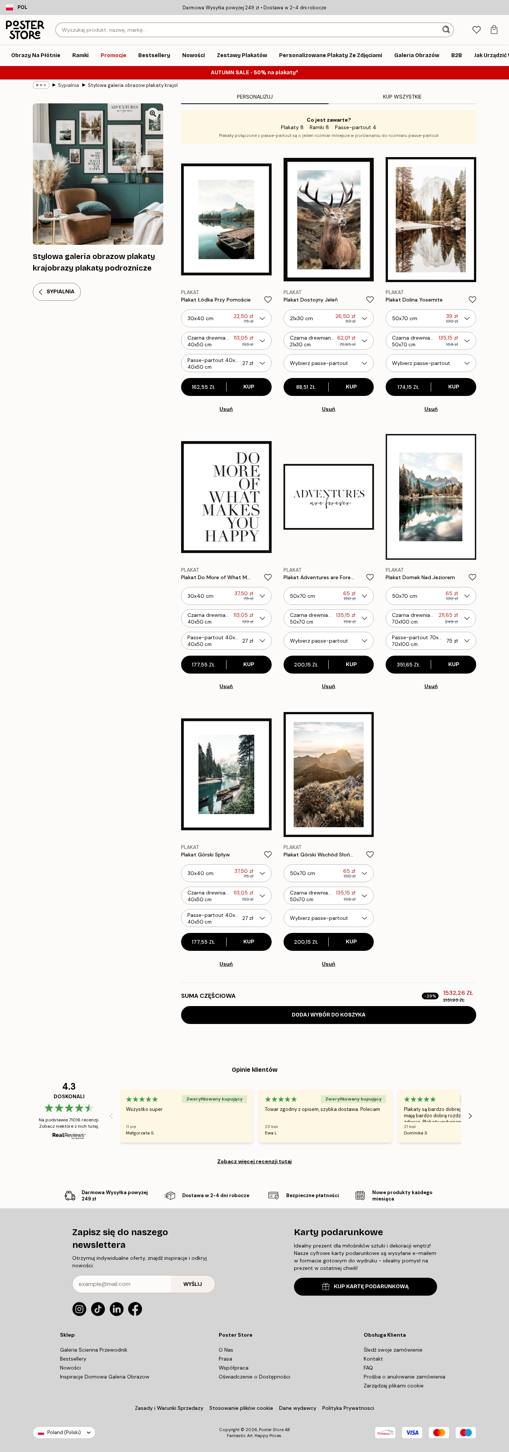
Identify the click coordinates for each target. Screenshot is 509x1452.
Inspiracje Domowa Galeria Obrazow (104, 1376)
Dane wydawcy (297, 1408)
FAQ (368, 1367)
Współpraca (234, 1367)
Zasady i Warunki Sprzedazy (169, 1408)
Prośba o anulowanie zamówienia (404, 1376)
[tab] (476, 30)
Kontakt (373, 1358)
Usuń (226, 409)
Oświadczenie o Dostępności (254, 1376)
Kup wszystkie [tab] (402, 96)
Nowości (70, 1367)
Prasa (225, 1358)
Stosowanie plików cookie (241, 1408)
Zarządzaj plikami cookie (394, 1385)
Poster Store (271, 1429)
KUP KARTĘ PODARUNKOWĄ (371, 1286)
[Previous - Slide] (111, 1116)
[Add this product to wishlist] (268, 299)
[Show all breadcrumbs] (41, 85)
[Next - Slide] (470, 1116)
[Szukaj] (447, 29)
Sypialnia (68, 85)
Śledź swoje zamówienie (393, 1349)
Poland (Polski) (64, 1432)
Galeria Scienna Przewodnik (93, 1349)
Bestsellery (73, 1358)
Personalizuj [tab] (255, 96)
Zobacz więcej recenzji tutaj (254, 1161)
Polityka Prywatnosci (348, 1408)
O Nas (226, 1349)
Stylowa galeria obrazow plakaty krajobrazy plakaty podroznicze (132, 85)
